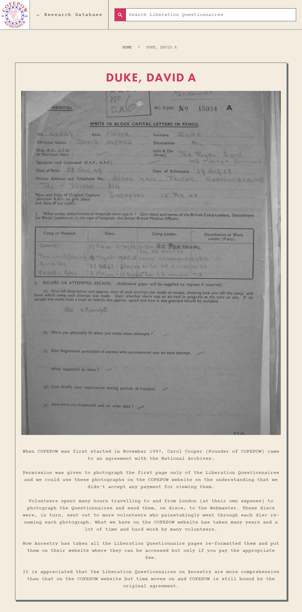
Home (127, 47)
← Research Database (69, 15)
